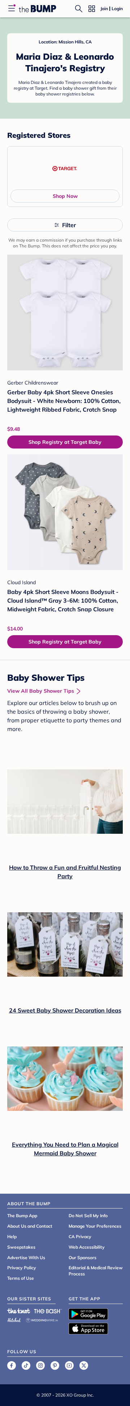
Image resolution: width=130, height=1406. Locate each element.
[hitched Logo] (14, 1319)
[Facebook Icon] (11, 1365)
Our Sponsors (82, 1257)
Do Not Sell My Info (88, 1215)
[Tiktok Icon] (26, 1365)
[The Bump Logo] (37, 8)
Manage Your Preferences (95, 1226)
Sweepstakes (21, 1247)
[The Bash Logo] (48, 1310)
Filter (69, 225)
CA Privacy (80, 1236)
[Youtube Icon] (69, 1365)
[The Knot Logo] (18, 1310)
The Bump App (22, 1215)
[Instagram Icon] (40, 1365)
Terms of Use (20, 1278)
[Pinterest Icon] (55, 1365)
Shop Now (65, 196)
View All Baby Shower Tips (40, 691)
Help (12, 1236)
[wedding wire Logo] (42, 1319)
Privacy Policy (21, 1267)
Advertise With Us (26, 1257)
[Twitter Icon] (83, 1365)
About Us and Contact (29, 1226)
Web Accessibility (87, 1247)
